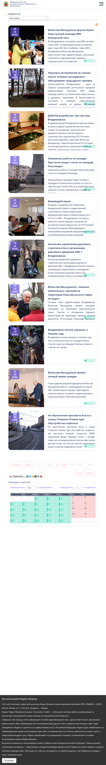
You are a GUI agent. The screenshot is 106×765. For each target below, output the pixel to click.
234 (49, 465)
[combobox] (28, 18)
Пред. (28, 465)
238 (80, 465)
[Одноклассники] (33, 476)
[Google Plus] (41, 476)
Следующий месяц (45, 488)
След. (79, 473)
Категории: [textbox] (15, 18)
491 (90, 465)
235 (57, 465)
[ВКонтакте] (27, 476)
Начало (16, 465)
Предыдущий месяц (17, 488)
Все (42, 473)
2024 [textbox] (79, 488)
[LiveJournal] (38, 476)
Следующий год (90, 488)
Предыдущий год (66, 488)
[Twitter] (30, 476)
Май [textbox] (29, 488)
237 (72, 465)
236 (65, 465)
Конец (90, 473)
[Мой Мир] (35, 476)
